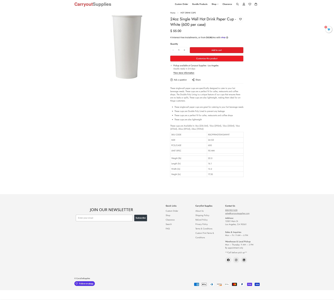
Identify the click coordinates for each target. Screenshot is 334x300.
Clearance (227, 4)
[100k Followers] (228, 260)
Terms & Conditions (203, 228)
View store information (183, 72)
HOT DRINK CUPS (188, 12)
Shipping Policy (202, 215)
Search (169, 224)
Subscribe (141, 218)
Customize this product (206, 58)
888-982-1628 (231, 210)
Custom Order (181, 4)
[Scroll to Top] (329, 286)
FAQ (168, 228)
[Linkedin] (244, 260)
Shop (214, 4)
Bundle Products (199, 4)
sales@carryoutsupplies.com (237, 213)
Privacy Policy (201, 224)
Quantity (174, 43)
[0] (329, 30)
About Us (199, 210)
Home (172, 12)
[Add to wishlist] (240, 19)
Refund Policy (201, 219)
